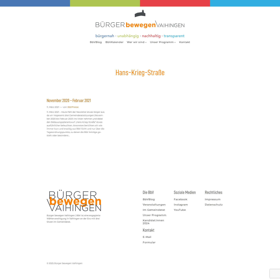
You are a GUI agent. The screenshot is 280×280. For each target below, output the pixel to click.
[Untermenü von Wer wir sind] (146, 42)
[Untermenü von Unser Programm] (175, 42)
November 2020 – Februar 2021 (69, 100)
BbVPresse (73, 107)
